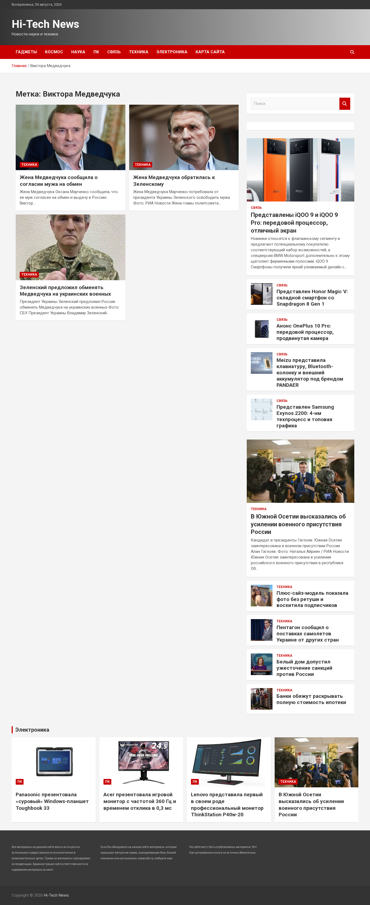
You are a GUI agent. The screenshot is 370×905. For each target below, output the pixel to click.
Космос (54, 51)
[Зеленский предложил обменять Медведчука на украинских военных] (70, 247)
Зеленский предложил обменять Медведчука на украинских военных (65, 290)
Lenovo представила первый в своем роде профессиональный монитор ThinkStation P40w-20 (227, 804)
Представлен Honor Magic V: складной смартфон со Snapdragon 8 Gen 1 (312, 297)
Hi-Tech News (45, 24)
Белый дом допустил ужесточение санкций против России (304, 668)
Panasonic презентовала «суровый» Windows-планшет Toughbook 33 (52, 801)
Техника (138, 51)
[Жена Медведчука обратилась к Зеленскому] (184, 137)
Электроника (172, 51)
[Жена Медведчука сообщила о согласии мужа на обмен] (70, 137)
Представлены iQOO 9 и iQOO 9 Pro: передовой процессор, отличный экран (294, 223)
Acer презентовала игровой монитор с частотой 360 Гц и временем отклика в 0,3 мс (139, 801)
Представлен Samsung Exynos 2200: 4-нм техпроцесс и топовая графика (305, 416)
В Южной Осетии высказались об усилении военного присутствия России (298, 524)
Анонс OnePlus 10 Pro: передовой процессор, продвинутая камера (305, 332)
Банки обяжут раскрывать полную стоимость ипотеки (311, 699)
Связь (114, 51)
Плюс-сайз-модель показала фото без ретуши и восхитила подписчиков (312, 599)
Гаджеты (26, 51)
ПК (96, 51)
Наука (78, 51)
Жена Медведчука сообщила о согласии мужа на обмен (59, 180)
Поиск (344, 104)
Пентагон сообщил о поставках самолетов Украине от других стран (308, 633)
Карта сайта (210, 51)
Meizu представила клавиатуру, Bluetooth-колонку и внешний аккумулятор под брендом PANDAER (310, 372)
